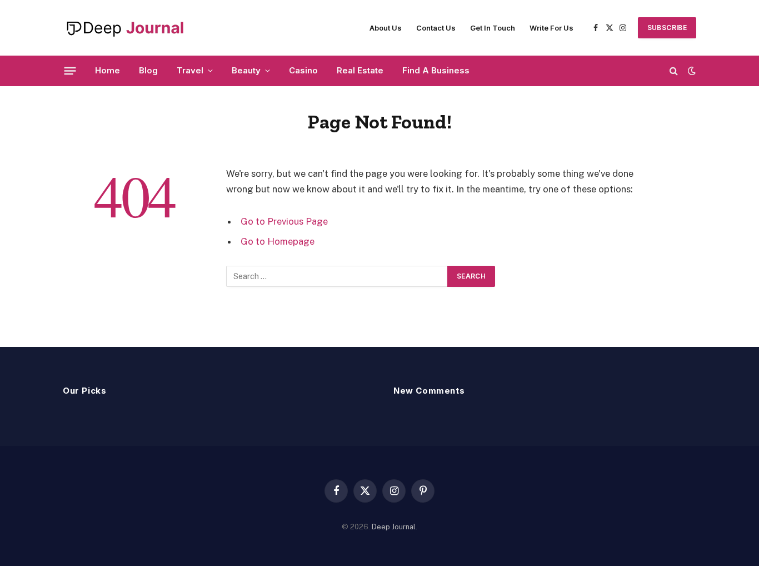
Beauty (246, 70)
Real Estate (360, 70)
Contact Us (436, 27)
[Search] (673, 70)
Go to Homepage (277, 241)
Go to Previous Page (284, 221)
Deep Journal (394, 527)
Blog (148, 70)
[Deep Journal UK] (124, 28)
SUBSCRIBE (667, 27)
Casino (303, 70)
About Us (385, 27)
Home (107, 70)
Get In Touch (492, 27)
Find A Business (436, 70)
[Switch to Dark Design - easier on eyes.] (690, 70)
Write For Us (551, 27)
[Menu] (70, 71)
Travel (190, 70)
